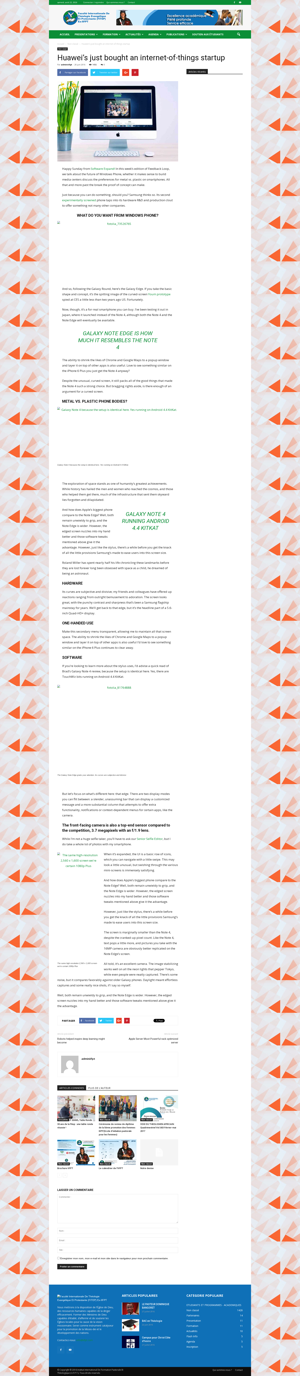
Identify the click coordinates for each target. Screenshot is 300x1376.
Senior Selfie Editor (150, 839)
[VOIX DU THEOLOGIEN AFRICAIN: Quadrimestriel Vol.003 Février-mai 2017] (159, 1108)
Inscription (192, 1346)
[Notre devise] (159, 1152)
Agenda (153, 34)
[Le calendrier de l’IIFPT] (118, 1152)
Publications (175, 34)
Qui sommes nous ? (115, 2)
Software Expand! (103, 169)
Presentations (85, 34)
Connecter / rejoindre (93, 2)
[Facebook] (234, 2)
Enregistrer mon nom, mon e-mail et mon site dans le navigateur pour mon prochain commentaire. (114, 1258)
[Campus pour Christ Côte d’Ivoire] (130, 1342)
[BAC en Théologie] (130, 1325)
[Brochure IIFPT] (76, 1152)
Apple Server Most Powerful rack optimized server (153, 1040)
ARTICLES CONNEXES (71, 1088)
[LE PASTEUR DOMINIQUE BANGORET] (130, 1308)
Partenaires (192, 1315)
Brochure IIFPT (65, 1168)
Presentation (193, 1320)
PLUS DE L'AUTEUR (99, 1088)
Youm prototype (159, 294)
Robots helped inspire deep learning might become (81, 1040)
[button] (238, 34)
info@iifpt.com (84, 1340)
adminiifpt (66, 64)
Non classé (62, 49)
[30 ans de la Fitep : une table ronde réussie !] (76, 1108)
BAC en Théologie (152, 1321)
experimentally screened (79, 200)
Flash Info (192, 1336)
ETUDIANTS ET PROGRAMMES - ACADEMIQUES (213, 1305)
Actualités (133, 34)
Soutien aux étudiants (207, 34)
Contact (131, 2)
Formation (110, 34)
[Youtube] (240, 2)
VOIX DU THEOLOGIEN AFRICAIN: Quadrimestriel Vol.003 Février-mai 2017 (158, 1127)
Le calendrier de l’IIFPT (111, 1168)
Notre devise (147, 1168)
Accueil (65, 34)
